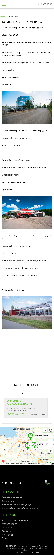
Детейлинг (8, 501)
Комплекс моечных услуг (16, 504)
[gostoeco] (27, 4)
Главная (3, 16)
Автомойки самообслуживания (20, 508)
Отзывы (6, 531)
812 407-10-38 (45, 4)
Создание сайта (22, 553)
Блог (5, 538)
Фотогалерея (9, 524)
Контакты (7, 535)
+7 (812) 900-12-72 (15, 414)
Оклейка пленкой (12, 497)
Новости (7, 527)
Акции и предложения (15, 520)
